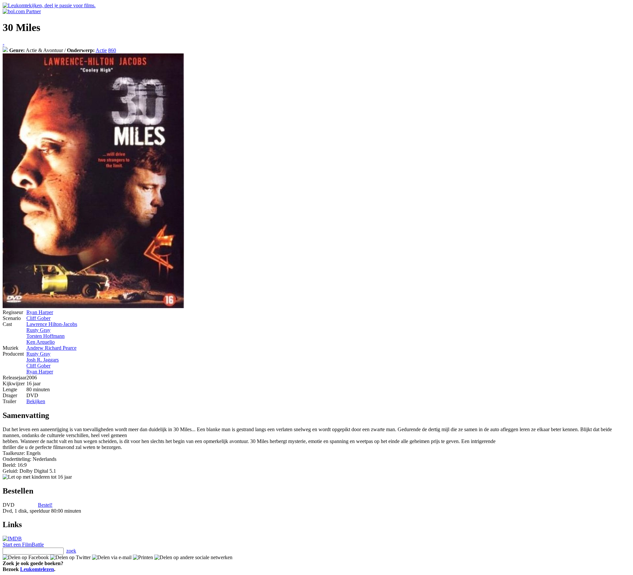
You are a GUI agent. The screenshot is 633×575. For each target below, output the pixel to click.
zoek (71, 551)
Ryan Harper (39, 312)
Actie (101, 50)
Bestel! (45, 505)
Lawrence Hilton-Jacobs (51, 324)
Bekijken (35, 401)
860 (112, 50)
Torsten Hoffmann (45, 336)
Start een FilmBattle (23, 544)
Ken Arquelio (40, 342)
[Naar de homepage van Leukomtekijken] (49, 5)
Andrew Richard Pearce (51, 348)
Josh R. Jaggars (42, 360)
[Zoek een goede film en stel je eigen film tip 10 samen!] (5, 50)
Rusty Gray (38, 330)
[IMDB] (12, 538)
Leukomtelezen (37, 569)
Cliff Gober (38, 318)
